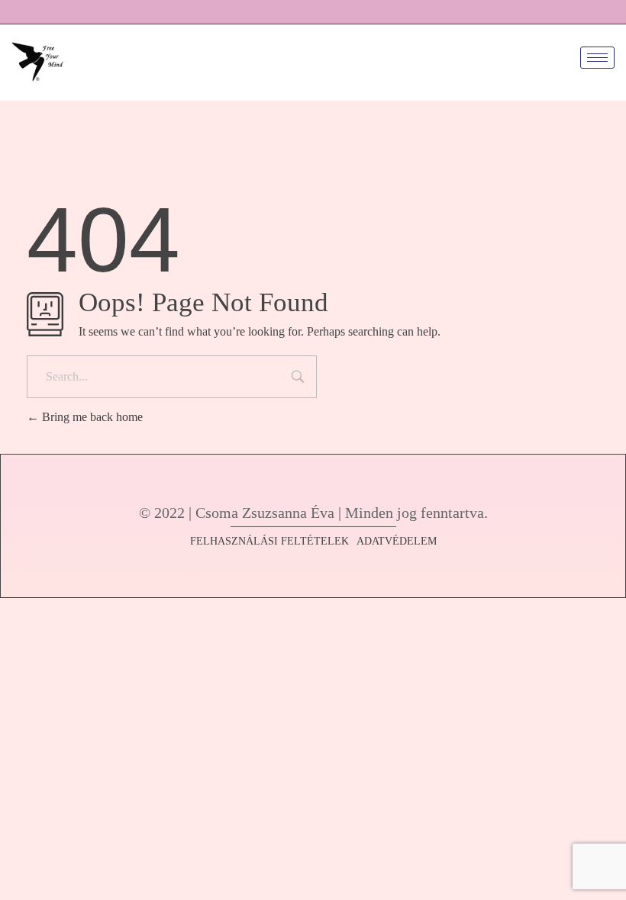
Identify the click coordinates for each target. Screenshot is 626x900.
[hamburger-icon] (597, 58)
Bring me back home (91, 416)
